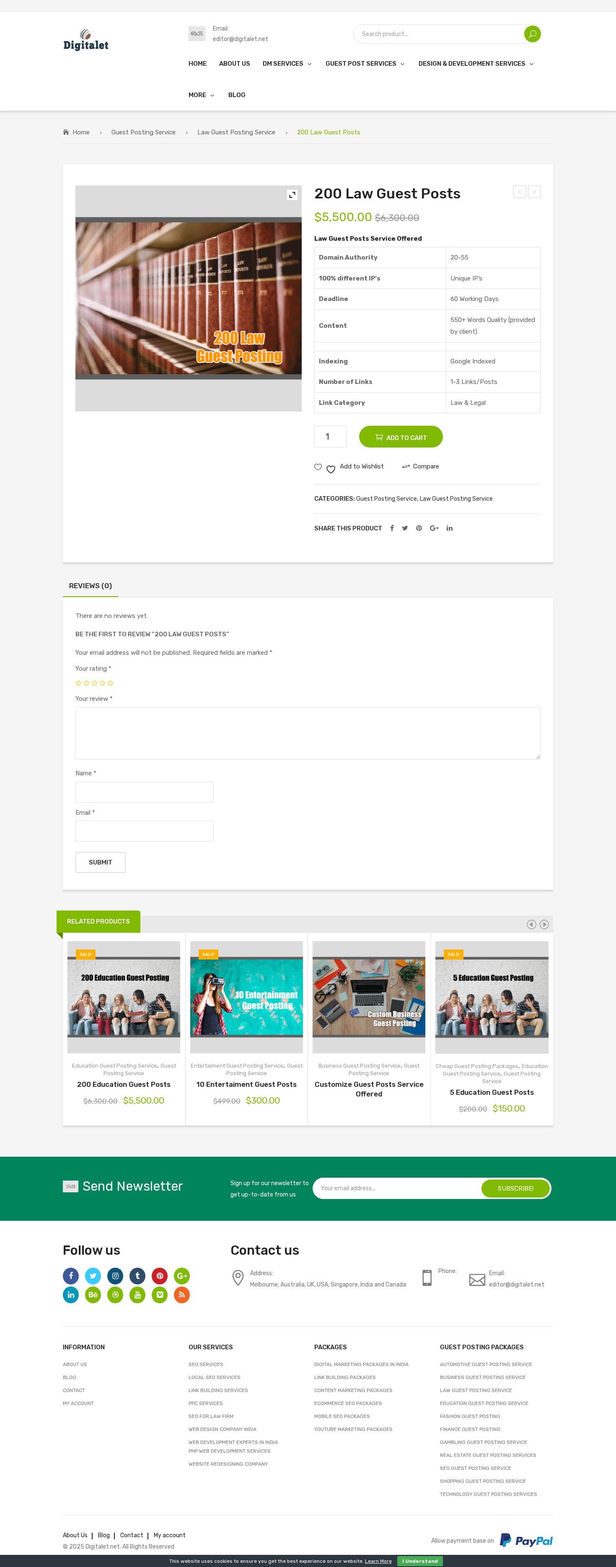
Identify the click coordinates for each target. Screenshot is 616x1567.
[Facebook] (392, 528)
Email (85, 812)
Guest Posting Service (143, 132)
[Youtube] (137, 1295)
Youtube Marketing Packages (353, 1429)
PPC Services (206, 1403)
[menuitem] (198, 63)
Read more (333, 997)
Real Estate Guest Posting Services (488, 1455)
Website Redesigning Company (228, 1464)
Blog (69, 1377)
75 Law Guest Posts (520, 193)
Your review (94, 698)
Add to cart (406, 438)
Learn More (378, 1561)
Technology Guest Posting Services (488, 1494)
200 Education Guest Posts (124, 1084)
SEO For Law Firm (211, 1416)
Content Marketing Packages (353, 1390)
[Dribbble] (115, 1295)
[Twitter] (405, 528)
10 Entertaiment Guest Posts (247, 1084)
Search (532, 34)
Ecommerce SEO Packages (348, 1403)
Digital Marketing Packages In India (361, 1364)
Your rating (93, 668)
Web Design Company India (222, 1429)
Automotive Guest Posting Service (486, 1364)
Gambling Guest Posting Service (483, 1442)
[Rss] (182, 1295)
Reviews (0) (90, 586)
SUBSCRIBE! (515, 1188)
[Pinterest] (419, 528)
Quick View (160, 997)
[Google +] (434, 528)
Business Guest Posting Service (359, 1066)
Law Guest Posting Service (236, 132)
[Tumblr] (137, 1276)
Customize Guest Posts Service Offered (369, 1089)
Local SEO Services (215, 1377)
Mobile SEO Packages (342, 1416)
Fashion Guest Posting (470, 1416)
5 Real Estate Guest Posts (535, 193)
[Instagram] (115, 1276)
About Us (75, 1364)
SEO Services (206, 1364)
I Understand (420, 1561)
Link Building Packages (345, 1377)
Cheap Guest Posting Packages (477, 1066)
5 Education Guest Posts (492, 1092)
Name (85, 773)
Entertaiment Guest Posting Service (237, 1066)
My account (78, 1403)
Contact (74, 1390)
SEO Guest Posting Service (475, 1468)
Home (81, 132)
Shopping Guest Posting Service (483, 1481)
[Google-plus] (182, 1276)
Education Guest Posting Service (114, 1066)
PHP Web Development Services (230, 1451)
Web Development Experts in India (233, 1442)
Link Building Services (218, 1390)
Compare (136, 997)
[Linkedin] (71, 1295)
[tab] (90, 588)
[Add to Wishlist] (112, 997)
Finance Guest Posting (470, 1429)
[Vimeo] (160, 1295)
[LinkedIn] (450, 528)
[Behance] (93, 1295)
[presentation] (531, 924)
